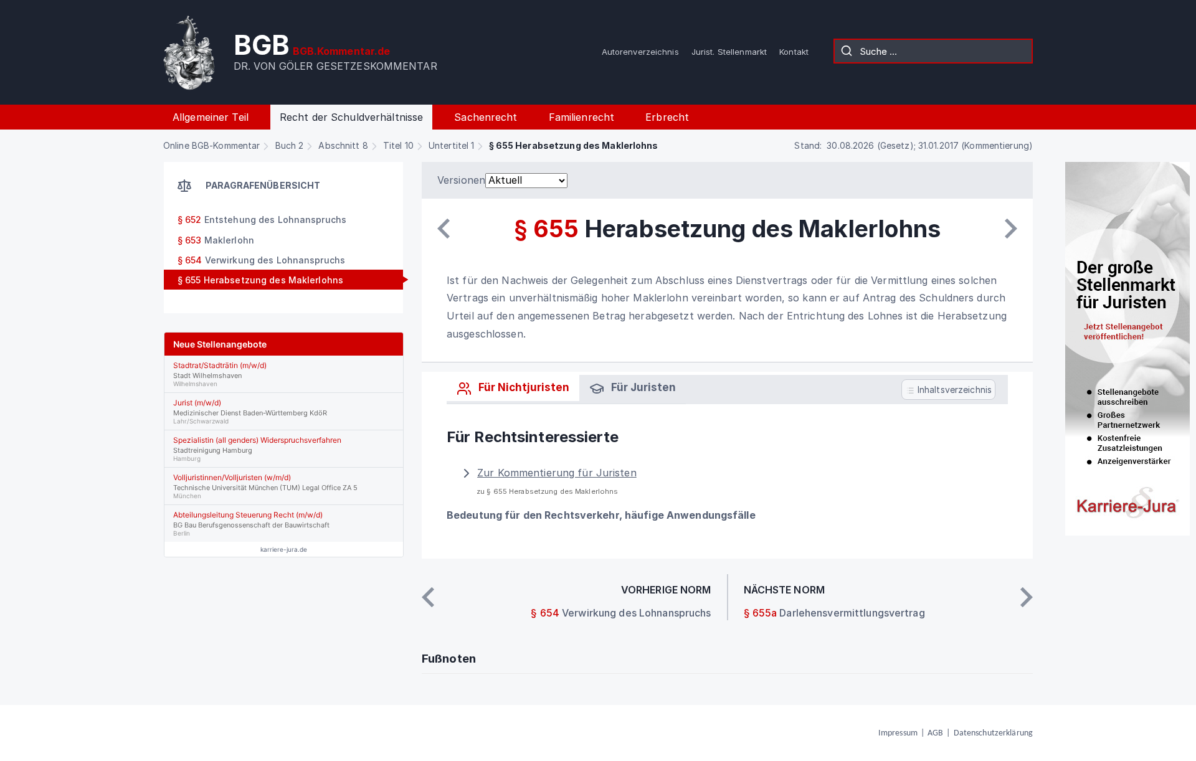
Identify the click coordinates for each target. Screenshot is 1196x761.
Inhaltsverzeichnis (953, 389)
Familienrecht (582, 117)
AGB (935, 733)
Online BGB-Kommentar (211, 145)
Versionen (461, 180)
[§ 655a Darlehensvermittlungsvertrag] (1011, 229)
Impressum (898, 733)
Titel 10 (398, 145)
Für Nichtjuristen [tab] (522, 387)
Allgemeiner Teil (211, 117)
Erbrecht (667, 117)
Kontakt (794, 52)
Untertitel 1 (451, 145)
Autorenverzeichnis (640, 52)
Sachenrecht (485, 117)
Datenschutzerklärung (993, 733)
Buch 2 (289, 145)
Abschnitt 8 (343, 145)
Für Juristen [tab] (642, 387)
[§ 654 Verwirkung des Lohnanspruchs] (443, 229)
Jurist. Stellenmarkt (729, 52)
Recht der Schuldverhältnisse (351, 117)
